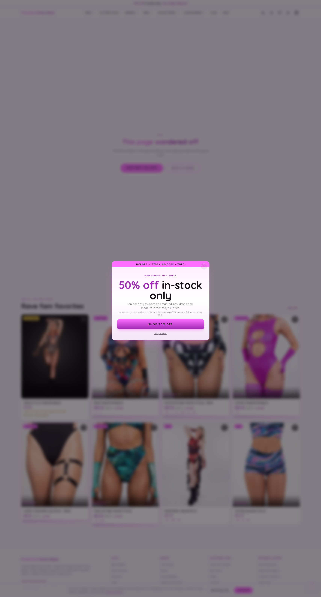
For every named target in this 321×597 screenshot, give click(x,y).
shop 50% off (160, 324)
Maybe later (160, 333)
